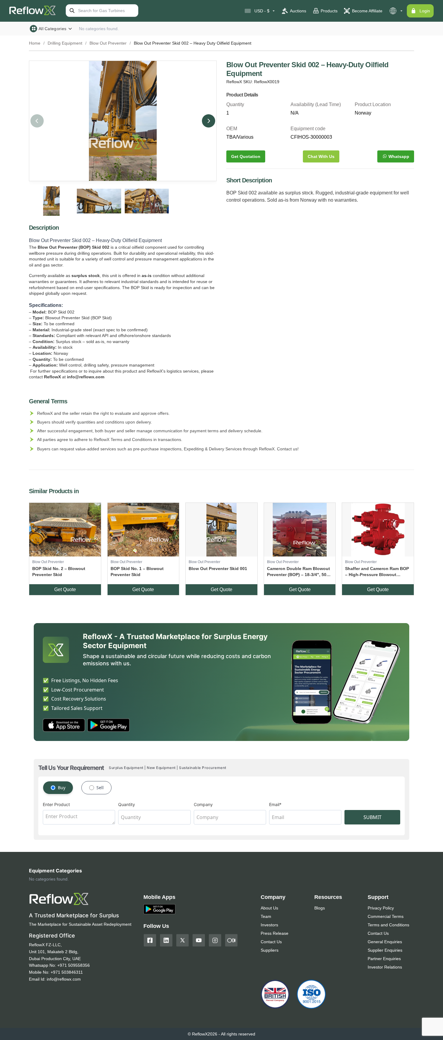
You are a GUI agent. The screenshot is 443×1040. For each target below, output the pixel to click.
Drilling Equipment (65, 43)
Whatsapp (398, 156)
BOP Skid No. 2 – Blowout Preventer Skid (58, 571)
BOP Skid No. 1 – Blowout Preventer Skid (137, 571)
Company (203, 804)
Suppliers (269, 950)
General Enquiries (385, 941)
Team (266, 916)
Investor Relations (385, 967)
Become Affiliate (367, 10)
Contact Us (271, 941)
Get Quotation (245, 156)
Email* (275, 804)
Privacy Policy (381, 908)
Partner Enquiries (384, 958)
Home (34, 43)
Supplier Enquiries (385, 950)
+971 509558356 (73, 965)
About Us (269, 908)
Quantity (126, 804)
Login (424, 10)
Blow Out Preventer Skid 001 (218, 568)
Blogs (319, 908)
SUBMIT (372, 817)
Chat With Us (321, 156)
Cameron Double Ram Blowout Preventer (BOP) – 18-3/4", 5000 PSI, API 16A (299, 572)
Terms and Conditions (388, 924)
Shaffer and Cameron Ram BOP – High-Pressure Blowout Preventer (377, 572)
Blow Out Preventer (108, 43)
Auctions (298, 10)
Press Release (274, 933)
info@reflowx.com (64, 979)
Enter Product (56, 804)
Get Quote (65, 589)
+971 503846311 (67, 972)
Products (329, 10)
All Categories (52, 28)
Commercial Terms (386, 916)
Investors (269, 924)
